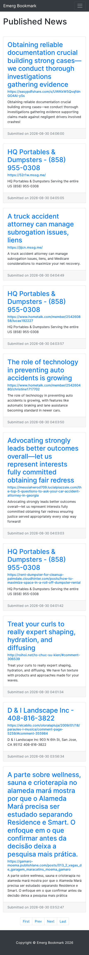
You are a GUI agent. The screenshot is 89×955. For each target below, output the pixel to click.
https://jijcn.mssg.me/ (25, 247)
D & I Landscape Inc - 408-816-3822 (40, 714)
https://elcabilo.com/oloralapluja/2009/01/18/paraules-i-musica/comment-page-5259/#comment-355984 (43, 729)
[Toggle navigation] (80, 6)
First (26, 921)
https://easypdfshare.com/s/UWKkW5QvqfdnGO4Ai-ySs (44, 93)
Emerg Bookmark (19, 5)
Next (50, 921)
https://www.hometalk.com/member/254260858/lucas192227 (44, 319)
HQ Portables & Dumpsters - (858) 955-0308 (36, 160)
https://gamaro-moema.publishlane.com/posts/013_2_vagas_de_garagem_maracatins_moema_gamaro (44, 865)
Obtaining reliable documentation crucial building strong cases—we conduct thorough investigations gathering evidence (44, 64)
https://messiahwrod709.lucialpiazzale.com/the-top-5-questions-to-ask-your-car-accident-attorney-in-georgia (44, 491)
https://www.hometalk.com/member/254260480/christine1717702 (44, 387)
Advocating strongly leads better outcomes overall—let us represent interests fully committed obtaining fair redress (42, 460)
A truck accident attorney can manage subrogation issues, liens (40, 228)
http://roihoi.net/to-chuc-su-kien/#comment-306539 (43, 657)
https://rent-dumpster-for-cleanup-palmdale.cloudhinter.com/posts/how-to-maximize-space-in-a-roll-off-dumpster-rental (44, 579)
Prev (38, 921)
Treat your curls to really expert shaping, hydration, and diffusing (41, 636)
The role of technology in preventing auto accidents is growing (42, 370)
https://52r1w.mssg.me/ (26, 175)
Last (63, 921)
